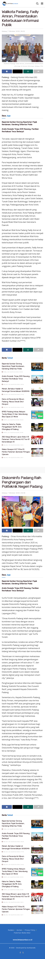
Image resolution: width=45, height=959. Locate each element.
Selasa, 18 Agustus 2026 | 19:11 (13, 457)
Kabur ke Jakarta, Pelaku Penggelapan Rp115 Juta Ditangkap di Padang (11, 426)
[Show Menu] (42, 3)
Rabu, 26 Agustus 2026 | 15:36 (13, 372)
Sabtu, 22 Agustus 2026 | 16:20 (13, 419)
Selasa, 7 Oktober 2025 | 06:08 (13, 493)
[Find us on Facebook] (20, 952)
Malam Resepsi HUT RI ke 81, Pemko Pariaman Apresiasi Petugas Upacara (16, 451)
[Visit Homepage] (10, 3)
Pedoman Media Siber (22, 933)
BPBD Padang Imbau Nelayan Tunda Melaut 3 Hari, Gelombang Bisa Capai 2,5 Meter (14, 414)
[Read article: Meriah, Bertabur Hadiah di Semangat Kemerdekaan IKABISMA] (37, 392)
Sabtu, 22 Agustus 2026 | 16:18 (13, 432)
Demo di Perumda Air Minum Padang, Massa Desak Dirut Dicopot (13, 401)
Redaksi (11, 930)
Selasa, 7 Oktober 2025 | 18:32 (13, 31)
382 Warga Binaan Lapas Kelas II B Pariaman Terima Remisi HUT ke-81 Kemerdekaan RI (15, 439)
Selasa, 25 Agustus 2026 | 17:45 (13, 394)
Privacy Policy (30, 930)
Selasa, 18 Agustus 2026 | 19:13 (13, 445)
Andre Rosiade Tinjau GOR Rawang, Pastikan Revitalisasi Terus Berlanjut (16, 378)
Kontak (19, 930)
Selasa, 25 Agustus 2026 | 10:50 (13, 407)
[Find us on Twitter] (23, 952)
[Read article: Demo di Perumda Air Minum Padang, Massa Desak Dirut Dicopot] (37, 402)
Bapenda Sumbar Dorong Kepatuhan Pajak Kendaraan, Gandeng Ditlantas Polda (13, 366)
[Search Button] (37, 3)
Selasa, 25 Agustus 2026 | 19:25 (13, 384)
